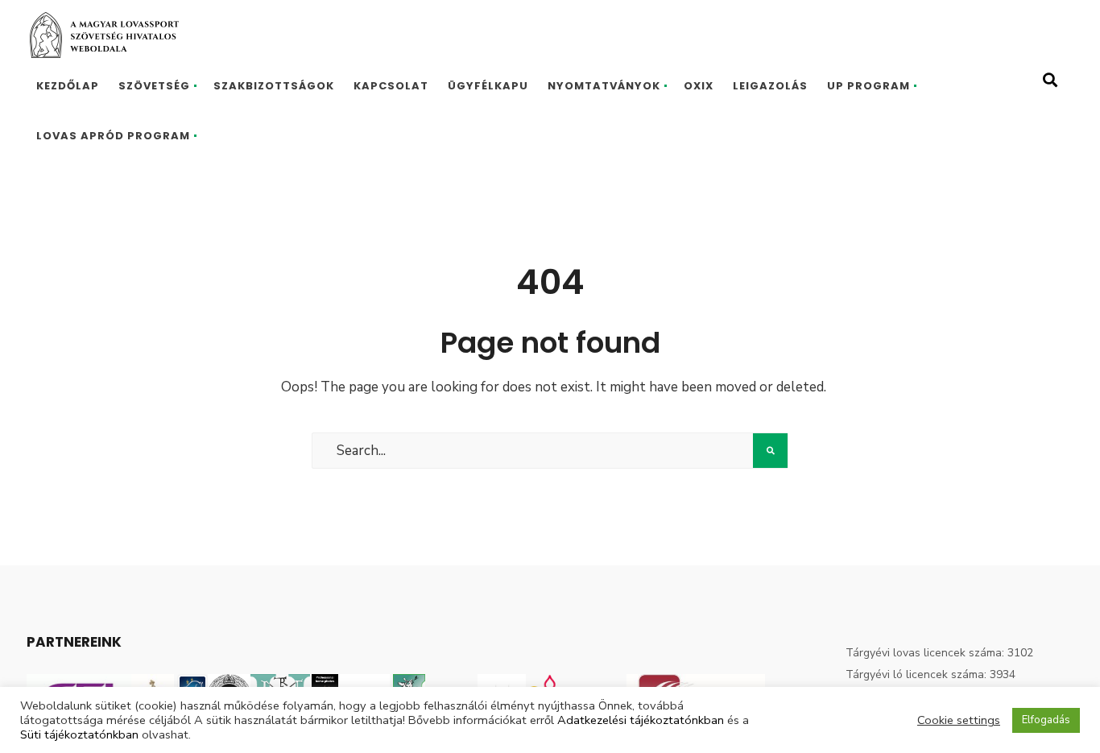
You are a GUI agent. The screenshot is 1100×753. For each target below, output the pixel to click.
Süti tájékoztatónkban (79, 734)
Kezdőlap (67, 85)
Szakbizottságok (273, 85)
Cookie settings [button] (958, 720)
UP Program (868, 85)
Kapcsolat (391, 85)
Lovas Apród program (113, 135)
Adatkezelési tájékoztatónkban (640, 720)
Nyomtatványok (604, 85)
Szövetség (154, 85)
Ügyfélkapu (488, 85)
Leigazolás (770, 85)
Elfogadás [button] (1046, 720)
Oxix (698, 85)
